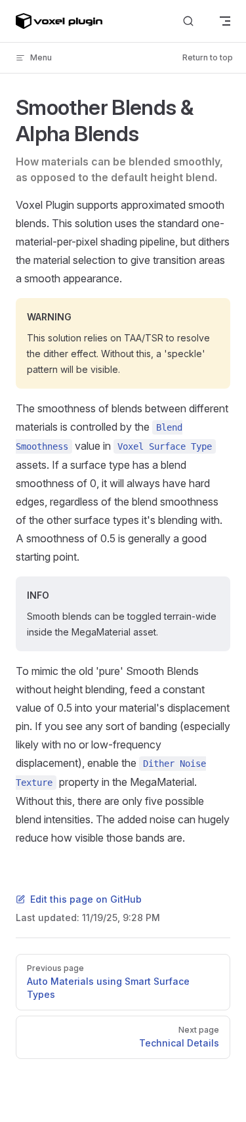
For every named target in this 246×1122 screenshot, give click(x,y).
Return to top (207, 57)
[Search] (188, 21)
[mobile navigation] (225, 21)
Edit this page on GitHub (86, 899)
